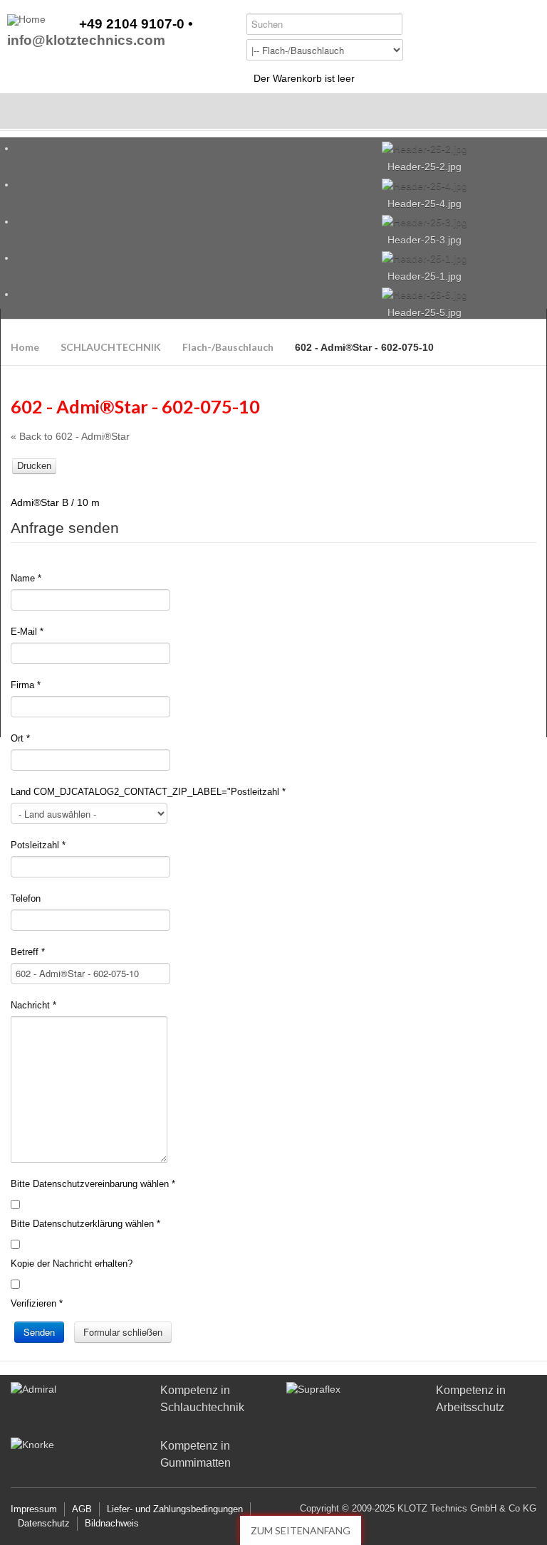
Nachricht (33, 1005)
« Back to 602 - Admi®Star (70, 436)
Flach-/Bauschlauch (228, 347)
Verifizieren (37, 1303)
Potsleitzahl (38, 845)
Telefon (26, 898)
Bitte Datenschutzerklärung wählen (85, 1223)
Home (25, 347)
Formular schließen (122, 1332)
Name (26, 578)
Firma (26, 685)
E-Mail (27, 631)
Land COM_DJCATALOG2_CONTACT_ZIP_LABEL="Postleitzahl (148, 791)
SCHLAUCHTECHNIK (111, 347)
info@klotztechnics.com (86, 41)
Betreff (28, 951)
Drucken (34, 465)
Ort (20, 738)
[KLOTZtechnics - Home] (26, 20)
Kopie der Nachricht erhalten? (71, 1263)
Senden (39, 1332)
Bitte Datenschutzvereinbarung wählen (93, 1183)
